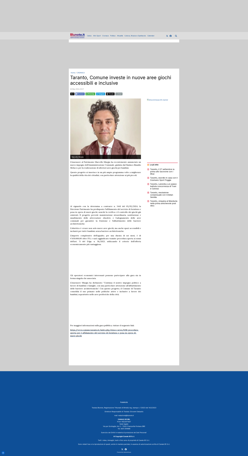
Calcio (89, 36)
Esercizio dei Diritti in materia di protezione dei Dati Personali (124, 432)
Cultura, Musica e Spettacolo (135, 36)
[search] (176, 35)
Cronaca (105, 36)
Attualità (120, 36)
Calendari (150, 36)
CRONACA (81, 73)
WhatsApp (91, 94)
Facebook (81, 94)
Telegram (101, 94)
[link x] (167, 35)
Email (119, 94)
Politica (112, 36)
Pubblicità (124, 402)
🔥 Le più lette (152, 165)
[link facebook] (170, 35)
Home (73, 73)
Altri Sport (97, 36)
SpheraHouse (127, 452)
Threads (111, 94)
